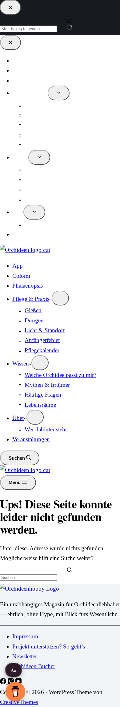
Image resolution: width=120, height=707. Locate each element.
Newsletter (24, 656)
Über (18, 418)
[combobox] (28, 577)
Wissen (20, 363)
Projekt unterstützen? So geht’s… (51, 646)
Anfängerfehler (42, 340)
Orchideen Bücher (33, 666)
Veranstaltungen (31, 439)
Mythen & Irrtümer (47, 385)
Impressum (25, 636)
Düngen (34, 320)
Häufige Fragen (43, 394)
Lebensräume (40, 405)
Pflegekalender (42, 350)
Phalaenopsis (27, 285)
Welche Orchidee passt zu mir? (60, 375)
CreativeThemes (19, 702)
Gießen (33, 310)
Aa (14, 670)
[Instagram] (11, 682)
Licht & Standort (45, 330)
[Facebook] (4, 682)
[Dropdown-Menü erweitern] (60, 298)
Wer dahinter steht (46, 429)
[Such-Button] (69, 574)
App (17, 265)
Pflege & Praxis (30, 299)
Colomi (21, 276)
